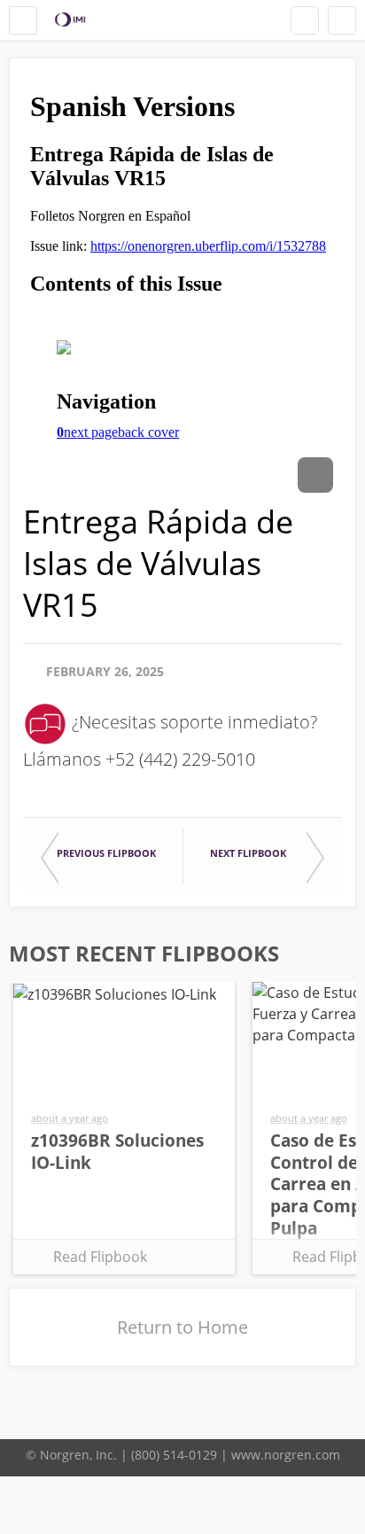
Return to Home (182, 1327)
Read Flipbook (100, 1256)
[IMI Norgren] (70, 20)
